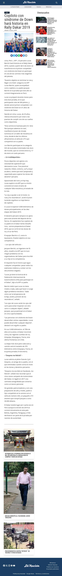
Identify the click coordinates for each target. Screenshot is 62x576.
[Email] (26, 55)
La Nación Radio (15, 7)
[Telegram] (24, 55)
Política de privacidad (19, 573)
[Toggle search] (56, 2)
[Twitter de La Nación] (7, 566)
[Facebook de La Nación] (4, 566)
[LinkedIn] (16, 55)
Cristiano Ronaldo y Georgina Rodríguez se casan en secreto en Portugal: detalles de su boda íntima (52, 52)
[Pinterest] (21, 55)
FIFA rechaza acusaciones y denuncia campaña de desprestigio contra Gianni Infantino (51, 64)
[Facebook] (11, 55)
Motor (7, 12)
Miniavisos (48, 7)
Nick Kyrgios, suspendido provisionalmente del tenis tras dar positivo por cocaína (52, 20)
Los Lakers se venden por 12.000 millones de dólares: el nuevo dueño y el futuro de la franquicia (52, 41)
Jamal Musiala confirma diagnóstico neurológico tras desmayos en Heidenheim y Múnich (51, 31)
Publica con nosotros (53, 567)
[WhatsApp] (19, 55)
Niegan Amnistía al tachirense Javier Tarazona (17, 516)
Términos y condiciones (42, 573)
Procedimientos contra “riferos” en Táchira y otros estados (17, 552)
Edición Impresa (52, 565)
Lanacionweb (27, 7)
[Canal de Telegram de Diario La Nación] (11, 566)
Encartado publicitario (52, 569)
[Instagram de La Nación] (9, 566)
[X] (14, 55)
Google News (30, 573)
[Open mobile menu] (4, 2)
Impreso (39, 7)
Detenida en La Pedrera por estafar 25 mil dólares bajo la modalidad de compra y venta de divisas (18, 455)
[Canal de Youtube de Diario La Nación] (14, 566)
